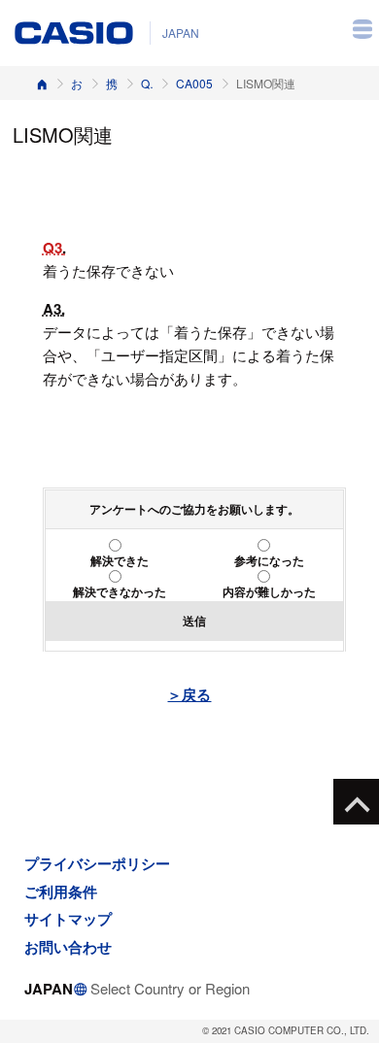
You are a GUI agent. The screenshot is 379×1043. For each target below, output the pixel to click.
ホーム (42, 83)
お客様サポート (77, 83)
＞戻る (189, 694)
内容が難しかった (269, 591)
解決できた (119, 560)
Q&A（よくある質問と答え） (147, 83)
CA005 (194, 83)
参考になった (269, 560)
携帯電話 (112, 83)
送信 (194, 620)
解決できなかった (119, 591)
